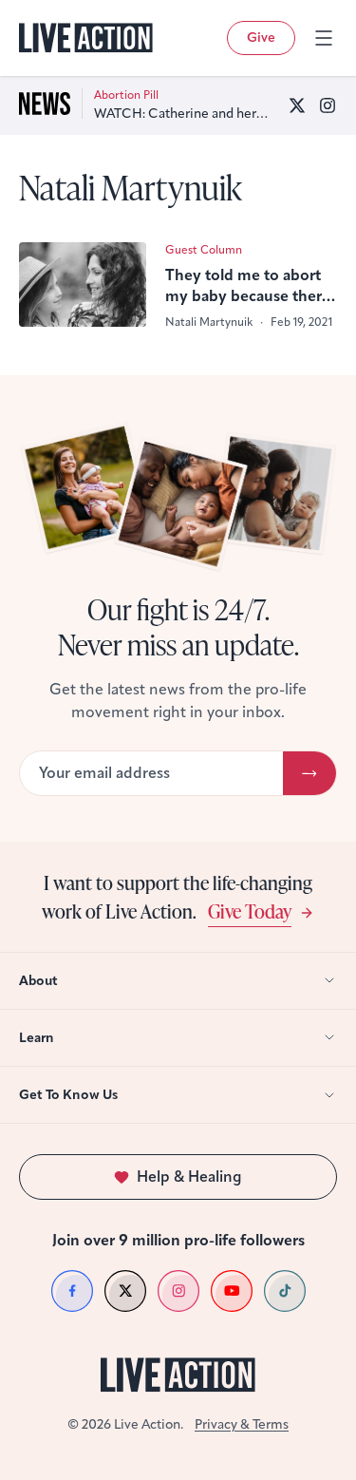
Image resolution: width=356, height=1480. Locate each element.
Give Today (249, 910)
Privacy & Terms (242, 1424)
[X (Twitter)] (297, 105)
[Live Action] (86, 38)
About (38, 981)
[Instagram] (327, 105)
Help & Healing (189, 1176)
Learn (36, 1038)
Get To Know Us (68, 1095)
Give (261, 37)
